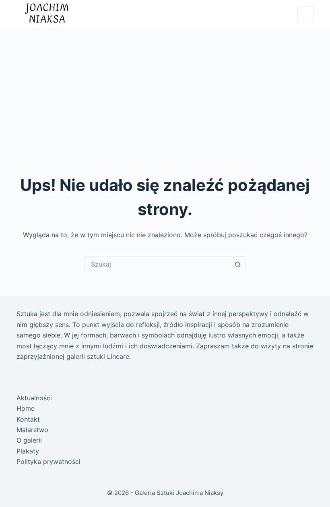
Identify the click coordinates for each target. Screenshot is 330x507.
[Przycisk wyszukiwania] (237, 264)
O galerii (29, 440)
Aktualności (34, 398)
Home (25, 408)
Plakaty (27, 451)
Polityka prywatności (48, 461)
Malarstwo (32, 430)
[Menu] (305, 14)
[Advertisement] (165, 88)
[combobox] (157, 264)
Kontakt (28, 419)
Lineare (118, 356)
